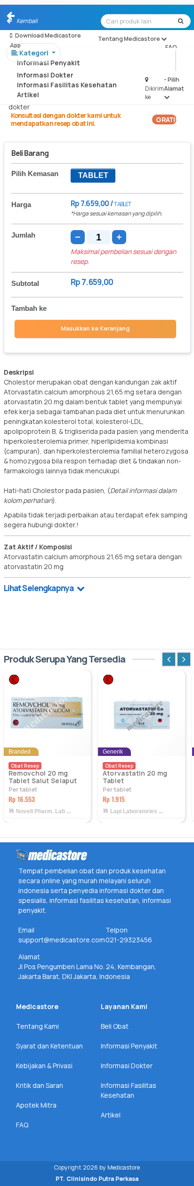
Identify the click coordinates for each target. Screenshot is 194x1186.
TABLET (93, 175)
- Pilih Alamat (174, 84)
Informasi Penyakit (48, 62)
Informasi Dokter (45, 74)
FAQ (171, 47)
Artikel (28, 94)
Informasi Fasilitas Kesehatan (67, 84)
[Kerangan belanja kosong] (29, 16)
